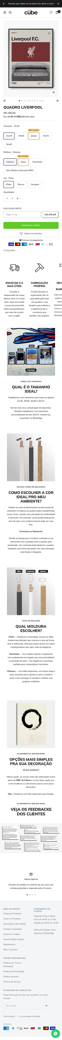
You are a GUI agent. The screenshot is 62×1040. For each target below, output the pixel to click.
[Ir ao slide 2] (21, 100)
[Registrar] (46, 1006)
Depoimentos (9, 944)
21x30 (9, 136)
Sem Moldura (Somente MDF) (20, 170)
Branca (21, 184)
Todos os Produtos (11, 919)
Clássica (10, 162)
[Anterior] (4, 101)
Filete (23, 162)
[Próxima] (57, 101)
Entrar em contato (11, 934)
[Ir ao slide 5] (29, 100)
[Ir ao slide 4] (27, 100)
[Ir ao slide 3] (24, 100)
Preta (8, 184)
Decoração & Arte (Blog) (14, 924)
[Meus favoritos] (51, 12)
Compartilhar (9, 250)
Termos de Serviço (11, 982)
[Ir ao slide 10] (42, 100)
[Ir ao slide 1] (19, 100)
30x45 (21, 136)
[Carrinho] (57, 12)
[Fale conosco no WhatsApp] (55, 1033)
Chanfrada (37, 162)
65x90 (9, 144)
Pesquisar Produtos (12, 913)
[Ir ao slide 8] (37, 100)
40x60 (33, 136)
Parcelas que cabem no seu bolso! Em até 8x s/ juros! (31, 4)
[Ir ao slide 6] (32, 100)
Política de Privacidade (13, 971)
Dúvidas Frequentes (12, 929)
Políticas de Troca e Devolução (12, 964)
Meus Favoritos (10, 949)
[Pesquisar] (10, 12)
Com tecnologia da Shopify (29, 1016)
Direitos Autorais (10, 976)
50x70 (46, 136)
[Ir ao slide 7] (34, 100)
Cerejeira (35, 184)
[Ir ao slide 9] (40, 100)
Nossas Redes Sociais (13, 939)
